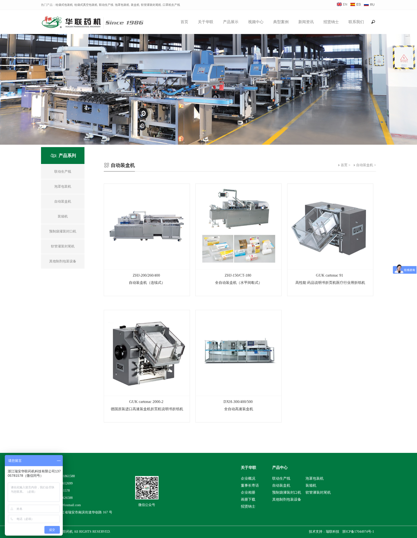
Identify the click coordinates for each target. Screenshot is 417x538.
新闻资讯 (306, 22)
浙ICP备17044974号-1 (358, 531)
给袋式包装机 (64, 5)
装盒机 (135, 5)
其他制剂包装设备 (286, 499)
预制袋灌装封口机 (286, 492)
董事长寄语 (250, 485)
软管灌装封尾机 (151, 5)
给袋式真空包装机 (85, 5)
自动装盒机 (364, 165)
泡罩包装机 (122, 5)
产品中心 (280, 467)
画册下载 (248, 499)
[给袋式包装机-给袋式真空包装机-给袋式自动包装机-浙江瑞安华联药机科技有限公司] (95, 27)
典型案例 (281, 22)
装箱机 (311, 485)
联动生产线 (106, 5)
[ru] (369, 6)
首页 (184, 22)
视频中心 (256, 22)
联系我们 (356, 22)
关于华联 (205, 22)
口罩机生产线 (171, 5)
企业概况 (248, 478)
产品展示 (230, 22)
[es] (356, 6)
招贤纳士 (331, 22)
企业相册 (248, 492)
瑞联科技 (332, 531)
